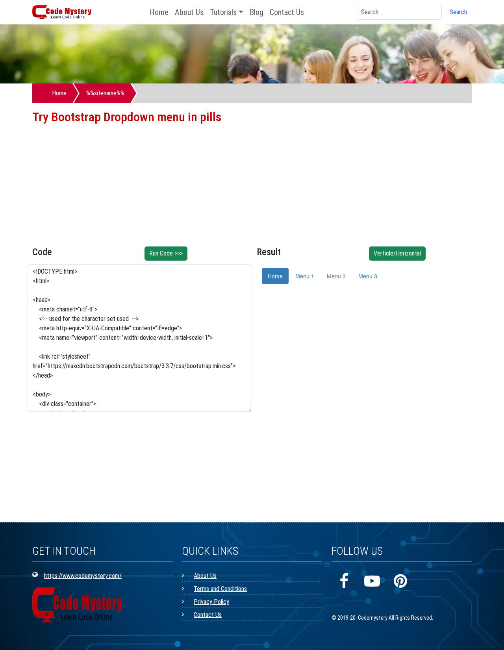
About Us (189, 12)
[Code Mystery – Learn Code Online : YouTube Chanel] (372, 581)
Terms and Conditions (220, 589)
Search (458, 12)
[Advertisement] (252, 191)
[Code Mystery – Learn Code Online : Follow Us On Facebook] (344, 581)
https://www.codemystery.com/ (83, 576)
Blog (256, 12)
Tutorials (223, 12)
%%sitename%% (105, 93)
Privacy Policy (211, 602)
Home (159, 12)
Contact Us (287, 12)
